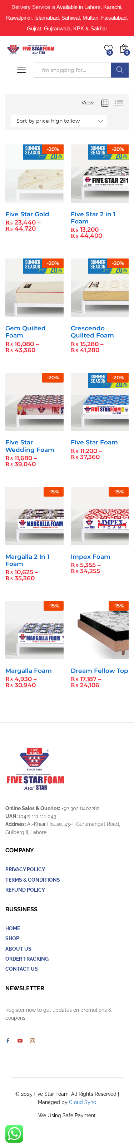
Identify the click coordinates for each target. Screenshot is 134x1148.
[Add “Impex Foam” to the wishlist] (115, 541)
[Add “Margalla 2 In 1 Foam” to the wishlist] (50, 541)
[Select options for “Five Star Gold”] (17, 198)
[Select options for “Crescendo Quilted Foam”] (82, 312)
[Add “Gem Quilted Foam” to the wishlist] (50, 312)
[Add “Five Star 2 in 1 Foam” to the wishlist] (115, 198)
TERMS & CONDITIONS (32, 880)
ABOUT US (18, 949)
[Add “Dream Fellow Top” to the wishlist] (115, 655)
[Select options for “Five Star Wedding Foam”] (17, 426)
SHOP (12, 938)
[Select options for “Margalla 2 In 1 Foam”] (17, 541)
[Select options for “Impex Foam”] (82, 541)
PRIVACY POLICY (25, 869)
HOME (12, 928)
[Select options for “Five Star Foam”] (82, 426)
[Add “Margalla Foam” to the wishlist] (50, 655)
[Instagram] (32, 1041)
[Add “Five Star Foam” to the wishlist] (115, 426)
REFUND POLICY (25, 890)
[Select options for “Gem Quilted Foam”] (17, 312)
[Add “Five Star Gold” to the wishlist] (50, 198)
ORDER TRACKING (27, 959)
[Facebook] (8, 1041)
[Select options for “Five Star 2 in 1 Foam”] (82, 198)
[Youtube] (20, 1041)
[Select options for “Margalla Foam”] (17, 655)
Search (120, 70)
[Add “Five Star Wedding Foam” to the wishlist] (50, 426)
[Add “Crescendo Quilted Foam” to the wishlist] (115, 312)
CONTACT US (21, 969)
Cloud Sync (82, 1102)
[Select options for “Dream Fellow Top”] (82, 655)
